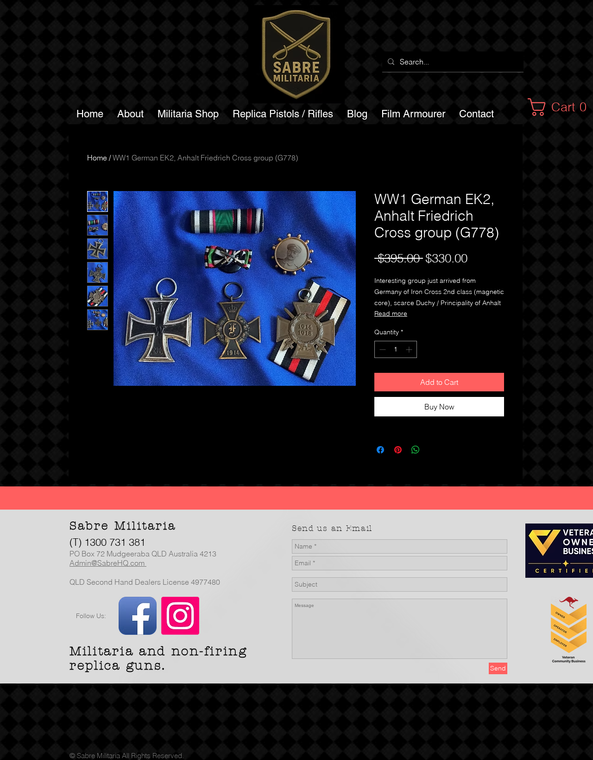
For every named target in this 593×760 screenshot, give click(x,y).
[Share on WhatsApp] (415, 449)
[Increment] (410, 349)
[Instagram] (180, 616)
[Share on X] (433, 449)
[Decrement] (381, 349)
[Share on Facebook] (380, 449)
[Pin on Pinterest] (398, 449)
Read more (390, 313)
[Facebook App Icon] (138, 616)
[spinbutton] (395, 349)
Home (97, 157)
